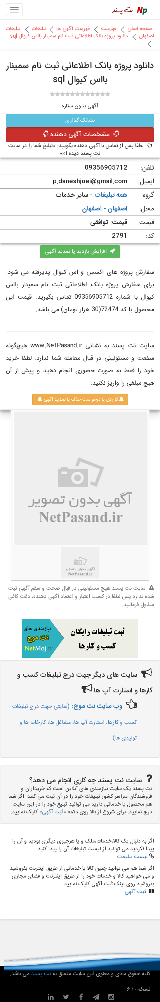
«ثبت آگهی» (52, 812)
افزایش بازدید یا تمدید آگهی (77, 251)
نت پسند (40, 974)
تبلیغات (39, 29)
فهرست (108, 29)
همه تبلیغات (110, 195)
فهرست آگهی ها (73, 29)
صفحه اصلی (139, 29)
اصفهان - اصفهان (104, 208)
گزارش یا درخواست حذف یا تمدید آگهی (80, 399)
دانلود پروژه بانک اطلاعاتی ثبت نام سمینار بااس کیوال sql (69, 36)
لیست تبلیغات (132, 857)
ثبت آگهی (135, 892)
